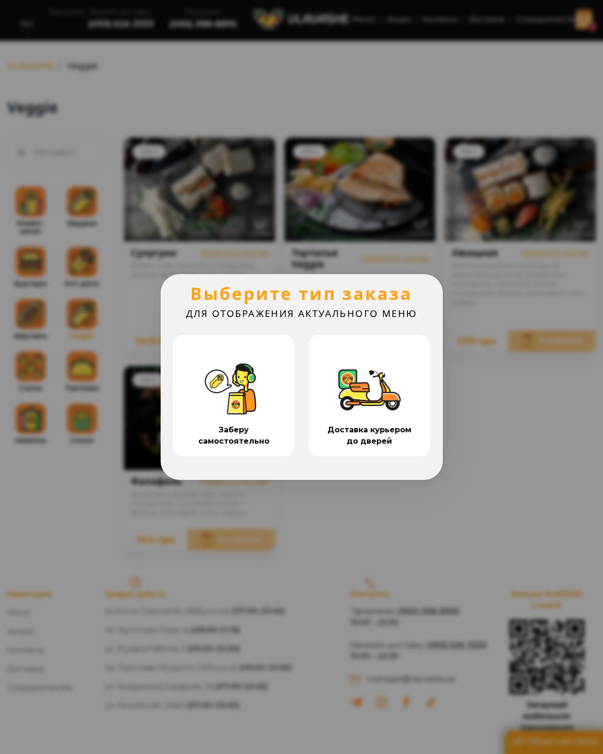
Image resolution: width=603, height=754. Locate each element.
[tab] (233, 395)
